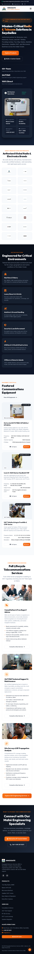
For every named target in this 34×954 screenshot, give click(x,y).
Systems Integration (7, 919)
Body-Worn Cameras (7, 899)
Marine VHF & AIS (6, 887)
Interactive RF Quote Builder (18, 839)
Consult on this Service (16, 647)
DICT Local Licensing (7, 916)
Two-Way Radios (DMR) (8, 884)
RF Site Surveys (6, 913)
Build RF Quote (18, 936)
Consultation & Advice (7, 908)
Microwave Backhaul (7, 890)
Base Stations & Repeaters (9, 896)
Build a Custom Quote (13, 59)
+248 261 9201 (6, 4)
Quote (27, 446)
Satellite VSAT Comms (7, 893)
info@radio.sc (16, 4)
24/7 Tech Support (7, 910)
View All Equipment (9, 397)
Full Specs (14, 446)
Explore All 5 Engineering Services (16, 796)
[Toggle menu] (30, 8)
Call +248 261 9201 (18, 844)
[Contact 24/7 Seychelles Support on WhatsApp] (29, 949)
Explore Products (10, 53)
